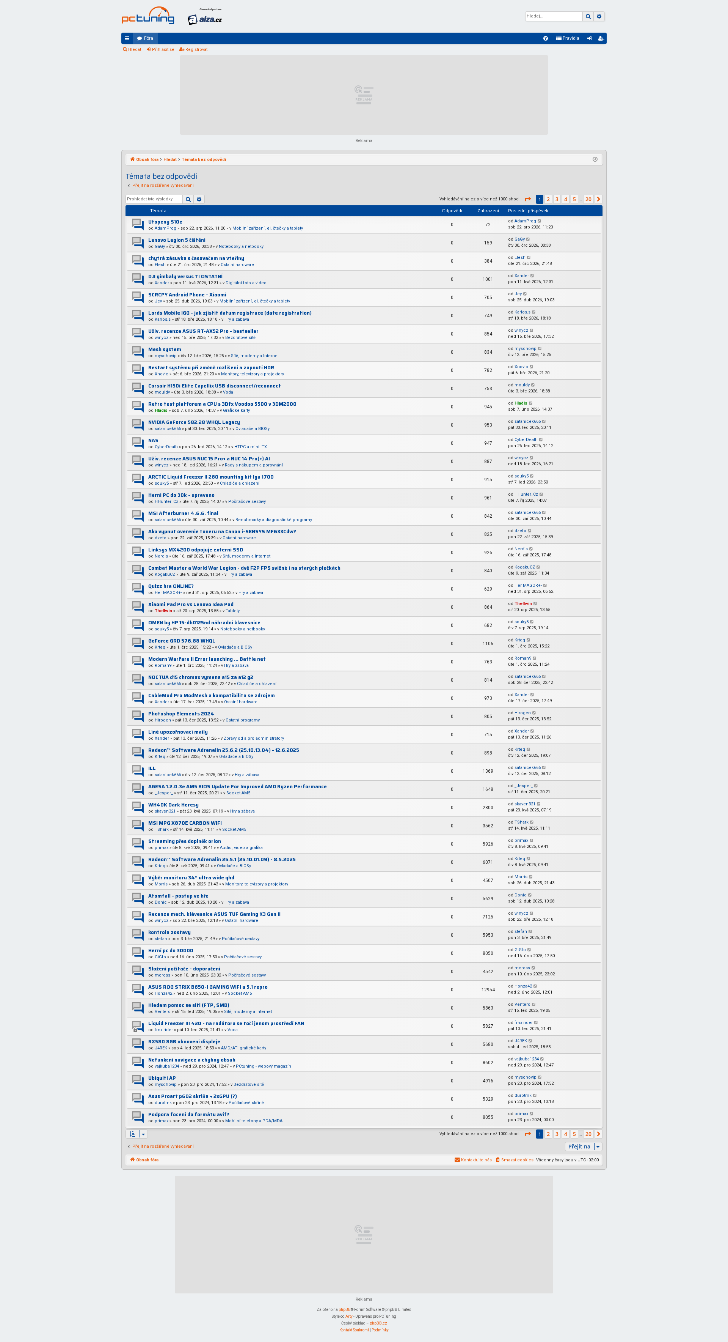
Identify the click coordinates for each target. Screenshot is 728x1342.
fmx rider (164, 1029)
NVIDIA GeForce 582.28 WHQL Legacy (194, 422)
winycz (161, 337)
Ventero (163, 1011)
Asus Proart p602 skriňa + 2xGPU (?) (192, 1096)
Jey (158, 301)
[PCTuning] (147, 15)
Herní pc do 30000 (170, 951)
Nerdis (161, 556)
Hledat (134, 49)
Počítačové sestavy (247, 501)
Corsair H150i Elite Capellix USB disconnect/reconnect (214, 386)
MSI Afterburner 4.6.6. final (183, 513)
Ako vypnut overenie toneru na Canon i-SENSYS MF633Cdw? (222, 532)
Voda (228, 392)
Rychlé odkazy (128, 40)
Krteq (160, 647)
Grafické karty (236, 410)
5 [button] (574, 199)
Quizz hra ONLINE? (171, 586)
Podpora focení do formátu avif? (188, 1114)
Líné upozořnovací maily (178, 732)
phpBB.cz (378, 1323)
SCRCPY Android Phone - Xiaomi (187, 295)
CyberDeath (166, 446)
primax (161, 847)
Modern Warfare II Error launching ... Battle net (207, 659)
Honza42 (163, 993)
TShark (162, 829)
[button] (527, 199)
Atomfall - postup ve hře (178, 896)
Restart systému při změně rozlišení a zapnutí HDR (211, 368)
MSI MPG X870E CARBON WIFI (185, 823)
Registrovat (196, 49)
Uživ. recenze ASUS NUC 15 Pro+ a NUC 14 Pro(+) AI (209, 459)
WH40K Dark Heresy (173, 805)
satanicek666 (168, 428)
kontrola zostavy (169, 932)
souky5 (162, 483)
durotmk (163, 1102)
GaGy (160, 246)
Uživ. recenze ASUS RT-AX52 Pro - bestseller (203, 331)
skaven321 (165, 811)
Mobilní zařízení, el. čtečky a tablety (267, 228)
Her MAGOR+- (168, 592)
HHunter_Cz (166, 501)
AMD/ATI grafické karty (243, 1048)
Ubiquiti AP (162, 1078)
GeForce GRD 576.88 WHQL (181, 641)
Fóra (148, 38)
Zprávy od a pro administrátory (254, 738)
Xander (162, 282)
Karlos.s (163, 319)
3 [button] (557, 199)
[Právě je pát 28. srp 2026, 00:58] (595, 160)
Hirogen (163, 720)
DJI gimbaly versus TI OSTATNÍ (185, 276)
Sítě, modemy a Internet (255, 355)
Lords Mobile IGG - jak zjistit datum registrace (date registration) (230, 313)
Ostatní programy (243, 720)
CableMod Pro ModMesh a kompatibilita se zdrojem (211, 695)
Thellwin (163, 610)
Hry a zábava (236, 319)
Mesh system (164, 349)
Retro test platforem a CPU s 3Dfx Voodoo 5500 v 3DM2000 (222, 404)
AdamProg (165, 228)
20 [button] (588, 199)
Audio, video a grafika (241, 847)
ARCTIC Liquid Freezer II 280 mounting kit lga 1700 (211, 477)
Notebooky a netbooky (241, 246)
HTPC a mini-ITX (250, 446)
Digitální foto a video (246, 282)
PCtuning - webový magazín (263, 1066)
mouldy (162, 392)
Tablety (233, 610)
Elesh (160, 264)
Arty (349, 1316)
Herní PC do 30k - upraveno (181, 495)
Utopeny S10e (165, 222)
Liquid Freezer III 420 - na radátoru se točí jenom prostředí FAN (226, 1023)
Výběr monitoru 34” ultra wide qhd (191, 878)
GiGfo (160, 957)
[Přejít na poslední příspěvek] (539, 221)
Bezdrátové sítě (240, 337)
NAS (153, 440)
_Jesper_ (164, 793)
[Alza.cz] (205, 16)
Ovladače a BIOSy (252, 428)
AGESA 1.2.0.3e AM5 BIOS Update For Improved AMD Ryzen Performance (237, 787)
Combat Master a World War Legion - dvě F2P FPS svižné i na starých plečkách (244, 568)
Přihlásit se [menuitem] (591, 40)
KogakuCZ (165, 574)
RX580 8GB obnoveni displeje (184, 1042)
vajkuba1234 (167, 1066)
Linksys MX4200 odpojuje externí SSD (195, 550)
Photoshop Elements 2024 (181, 714)
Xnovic (161, 374)
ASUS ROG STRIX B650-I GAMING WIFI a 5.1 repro (208, 987)
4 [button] (565, 199)
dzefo (160, 538)
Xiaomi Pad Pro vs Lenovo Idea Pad (191, 604)
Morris (161, 884)
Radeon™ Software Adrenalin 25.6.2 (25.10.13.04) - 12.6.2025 (223, 750)
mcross (162, 975)
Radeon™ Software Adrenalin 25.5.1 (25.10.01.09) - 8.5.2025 (222, 859)
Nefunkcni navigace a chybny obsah (191, 1060)
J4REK (161, 1048)
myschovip (166, 355)
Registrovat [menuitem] (602, 40)
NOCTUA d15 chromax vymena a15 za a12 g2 (200, 677)
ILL (152, 768)
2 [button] (548, 199)
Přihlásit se (163, 49)
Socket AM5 (238, 793)
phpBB (345, 1309)
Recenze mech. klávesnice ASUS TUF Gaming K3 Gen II (214, 914)
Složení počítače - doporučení (184, 969)
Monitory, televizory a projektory (252, 374)
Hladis (161, 410)
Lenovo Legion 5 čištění (177, 240)
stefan (161, 938)
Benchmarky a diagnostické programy (273, 519)
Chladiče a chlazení (239, 483)
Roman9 (163, 665)
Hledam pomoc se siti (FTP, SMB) (188, 1005)
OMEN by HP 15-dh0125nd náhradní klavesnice (204, 623)
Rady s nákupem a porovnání (254, 465)
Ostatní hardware (237, 264)
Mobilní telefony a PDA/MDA (253, 1120)
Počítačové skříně (246, 1102)
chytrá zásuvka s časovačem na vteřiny (196, 258)
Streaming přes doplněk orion (184, 841)
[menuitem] (545, 38)
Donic (161, 902)
